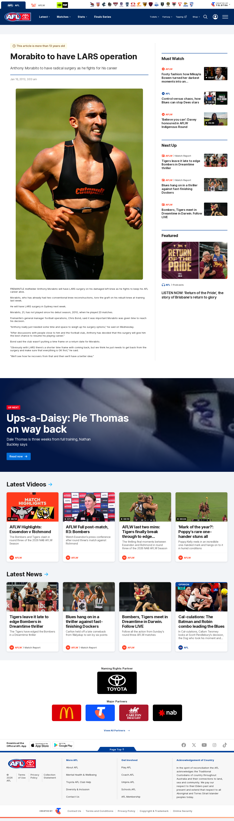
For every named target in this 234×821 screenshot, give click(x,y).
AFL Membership (130, 796)
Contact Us (72, 796)
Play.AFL (126, 767)
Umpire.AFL (127, 782)
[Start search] (205, 16)
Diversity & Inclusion (77, 789)
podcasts (178, 284)
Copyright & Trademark (154, 811)
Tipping (180, 17)
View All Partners (114, 730)
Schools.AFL (128, 789)
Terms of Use (22, 776)
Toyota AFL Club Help (78, 782)
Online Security (182, 811)
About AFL (72, 767)
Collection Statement (50, 776)
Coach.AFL (127, 774)
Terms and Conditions (99, 811)
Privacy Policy (35, 776)
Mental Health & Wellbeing (81, 774)
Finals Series (102, 16)
